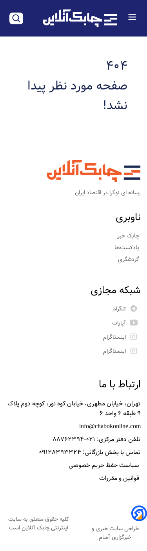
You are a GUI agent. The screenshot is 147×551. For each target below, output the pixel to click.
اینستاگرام (114, 337)
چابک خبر (129, 236)
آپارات (119, 323)
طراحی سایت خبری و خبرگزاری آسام (115, 533)
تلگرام (119, 309)
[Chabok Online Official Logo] (80, 18)
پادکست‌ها (127, 247)
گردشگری (129, 259)
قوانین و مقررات (120, 478)
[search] (16, 18)
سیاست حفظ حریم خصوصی (105, 465)
